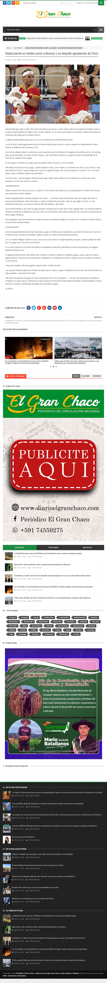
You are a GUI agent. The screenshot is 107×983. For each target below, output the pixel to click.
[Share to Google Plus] (13, 356)
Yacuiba (76, 634)
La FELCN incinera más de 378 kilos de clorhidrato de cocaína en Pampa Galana (48, 553)
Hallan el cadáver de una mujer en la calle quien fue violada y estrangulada (42, 854)
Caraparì (24, 617)
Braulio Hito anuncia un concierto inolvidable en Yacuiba (35, 887)
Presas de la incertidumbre (23, 837)
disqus (76, 376)
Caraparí (12, 617)
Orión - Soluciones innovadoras (14, 976)
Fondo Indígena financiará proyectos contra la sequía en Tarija (37, 865)
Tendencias (49, 634)
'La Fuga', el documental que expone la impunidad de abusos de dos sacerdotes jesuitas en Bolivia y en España (57, 792)
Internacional (74, 38)
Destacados (43, 622)
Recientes (18, 48)
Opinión (12, 630)
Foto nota (95, 622)
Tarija (11, 634)
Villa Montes (63, 634)
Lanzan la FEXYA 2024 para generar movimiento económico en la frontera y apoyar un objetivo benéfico (54, 826)
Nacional (97, 339)
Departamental (79, 617)
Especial (83, 622)
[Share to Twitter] (10, 356)
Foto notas (13, 626)
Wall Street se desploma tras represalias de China (32, 898)
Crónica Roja (49, 617)
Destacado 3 (28, 622)
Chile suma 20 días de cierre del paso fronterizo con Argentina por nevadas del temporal (27, 362)
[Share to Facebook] (7, 356)
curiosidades (64, 617)
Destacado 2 (14, 622)
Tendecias (35, 634)
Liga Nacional (78, 626)
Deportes (24, 60)
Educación (57, 622)
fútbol (24, 626)
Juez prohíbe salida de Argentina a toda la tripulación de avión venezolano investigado (47, 804)
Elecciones (71, 622)
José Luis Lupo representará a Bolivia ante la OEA (75, 361)
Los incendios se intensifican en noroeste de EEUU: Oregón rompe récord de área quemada (53, 587)
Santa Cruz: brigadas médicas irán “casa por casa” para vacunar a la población (43, 876)
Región (57, 630)
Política (34, 630)
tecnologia (22, 634)
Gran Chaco (36, 626)
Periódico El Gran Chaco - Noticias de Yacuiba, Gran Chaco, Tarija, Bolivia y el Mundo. (47, 973)
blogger (86, 376)
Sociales (78, 630)
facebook (97, 376)
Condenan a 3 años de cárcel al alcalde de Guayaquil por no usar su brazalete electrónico (52, 575)
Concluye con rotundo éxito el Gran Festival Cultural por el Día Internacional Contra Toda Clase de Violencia (56, 815)
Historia (49, 626)
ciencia (35, 617)
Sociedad (90, 630)
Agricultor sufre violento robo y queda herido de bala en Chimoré (33, 38)
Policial (23, 630)
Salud (68, 630)
